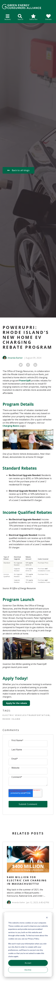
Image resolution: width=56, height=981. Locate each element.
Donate (48, 19)
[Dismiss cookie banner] (47, 918)
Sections (7, 19)
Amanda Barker (15, 357)
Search (20, 19)
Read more (30, 859)
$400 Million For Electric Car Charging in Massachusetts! (27, 880)
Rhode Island (11, 719)
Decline (28, 970)
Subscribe (33, 19)
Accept (28, 963)
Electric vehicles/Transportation (26, 715)
